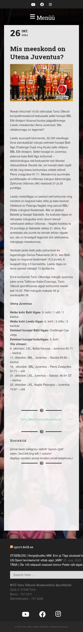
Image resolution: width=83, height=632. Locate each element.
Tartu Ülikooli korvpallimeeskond (40, 419)
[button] (41, 18)
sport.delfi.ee (23, 547)
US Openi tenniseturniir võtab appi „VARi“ (36, 560)
